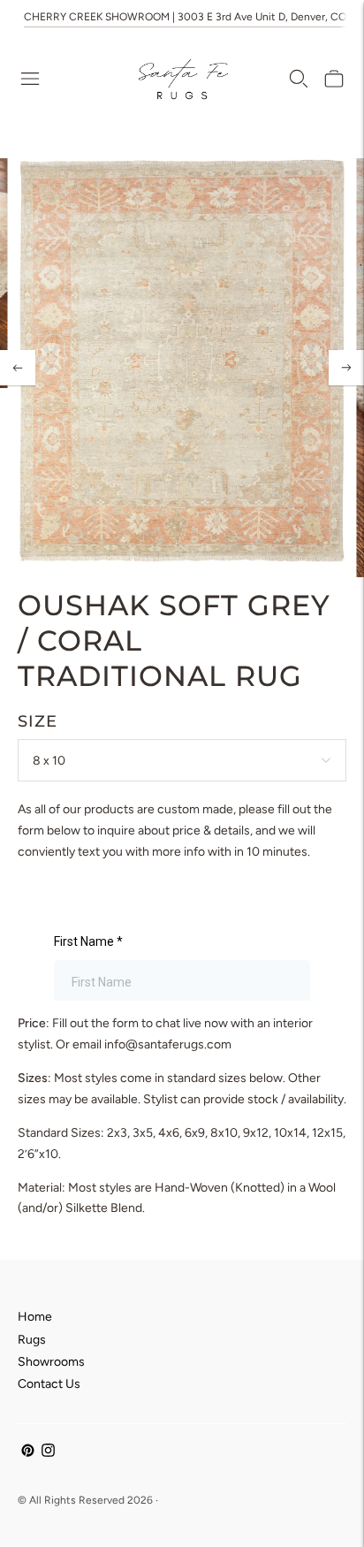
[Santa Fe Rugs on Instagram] (48, 1452)
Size (37, 721)
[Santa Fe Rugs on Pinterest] (27, 1452)
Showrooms (51, 1361)
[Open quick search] (298, 78)
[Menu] (30, 78)
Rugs (32, 1339)
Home (35, 1316)
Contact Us (49, 1383)
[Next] (346, 367)
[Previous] (17, 367)
